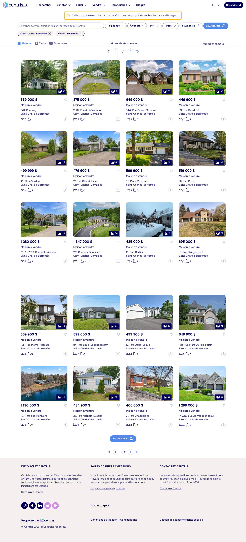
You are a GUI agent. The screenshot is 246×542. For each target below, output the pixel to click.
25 (63, 162)
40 (169, 326)
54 (116, 326)
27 (169, 397)
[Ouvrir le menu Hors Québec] (129, 5)
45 (116, 397)
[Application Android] (55, 505)
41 (222, 91)
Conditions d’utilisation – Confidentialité (114, 519)
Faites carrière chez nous (111, 466)
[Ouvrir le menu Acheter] (69, 5)
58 (116, 233)
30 (221, 162)
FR (214, 5)
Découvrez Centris (35, 466)
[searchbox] (58, 26)
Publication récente (213, 43)
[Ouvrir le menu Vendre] (104, 5)
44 (63, 397)
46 (63, 326)
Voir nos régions (100, 505)
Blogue (140, 5)
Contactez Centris (174, 466)
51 (116, 91)
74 (222, 326)
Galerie (26, 43)
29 (63, 233)
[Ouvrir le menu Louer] (86, 5)
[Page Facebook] (32, 505)
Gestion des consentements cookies (181, 519)
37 (64, 91)
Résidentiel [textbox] (113, 25)
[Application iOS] (47, 505)
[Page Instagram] (24, 505)
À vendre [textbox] (135, 25)
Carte (42, 43)
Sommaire (60, 43)
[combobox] (61, 26)
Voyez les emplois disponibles (108, 488)
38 (169, 91)
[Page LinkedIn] (40, 505)
